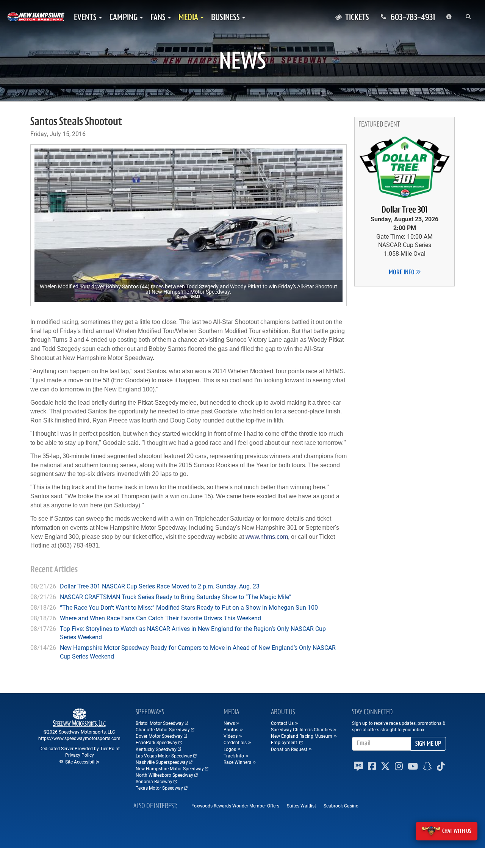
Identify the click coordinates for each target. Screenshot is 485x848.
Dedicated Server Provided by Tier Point (79, 748)
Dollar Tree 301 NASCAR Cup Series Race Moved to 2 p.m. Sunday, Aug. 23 (160, 586)
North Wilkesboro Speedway (164, 775)
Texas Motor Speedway (159, 788)
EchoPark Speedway (156, 742)
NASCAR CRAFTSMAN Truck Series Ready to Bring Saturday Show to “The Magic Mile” (175, 597)
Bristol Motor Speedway (160, 723)
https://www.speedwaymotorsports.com (79, 738)
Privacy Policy (79, 755)
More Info (402, 272)
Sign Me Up (428, 744)
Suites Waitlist (301, 806)
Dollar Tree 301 (404, 210)
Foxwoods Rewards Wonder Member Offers (235, 806)
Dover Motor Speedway (159, 736)
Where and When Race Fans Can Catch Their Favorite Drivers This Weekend (160, 618)
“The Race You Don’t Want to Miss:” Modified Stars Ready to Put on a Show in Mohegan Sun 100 (189, 607)
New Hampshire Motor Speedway (170, 768)
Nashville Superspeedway (162, 762)
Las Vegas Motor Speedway (164, 756)
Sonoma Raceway (154, 781)
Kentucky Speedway (156, 749)
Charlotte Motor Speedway (163, 729)
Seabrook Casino (341, 806)
